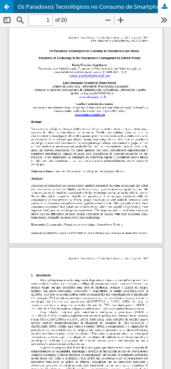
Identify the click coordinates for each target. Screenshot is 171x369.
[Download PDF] (164, 6)
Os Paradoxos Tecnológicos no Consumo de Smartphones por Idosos (94, 6)
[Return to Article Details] (6, 6)
